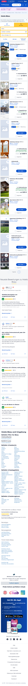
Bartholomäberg (5, 458)
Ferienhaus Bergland (15, 44)
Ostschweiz (4, 489)
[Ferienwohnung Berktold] (5, 261)
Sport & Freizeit (4, 526)
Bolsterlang (16, 455)
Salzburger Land (5, 499)
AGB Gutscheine (14, 670)
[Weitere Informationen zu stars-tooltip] (23, 44)
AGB (14, 667)
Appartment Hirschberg (16, 218)
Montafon (3, 478)
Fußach (16, 464)
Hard (2, 451)
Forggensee (17, 474)
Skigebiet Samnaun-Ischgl (20, 489)
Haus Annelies (4, 558)
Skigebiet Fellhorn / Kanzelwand (18, 472)
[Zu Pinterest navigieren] (17, 639)
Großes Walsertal (18, 484)
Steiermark (3, 501)
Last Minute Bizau (5, 532)
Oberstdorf (16, 467)
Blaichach (16, 448)
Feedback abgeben (14, 583)
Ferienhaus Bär (13, 83)
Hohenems (16, 449)
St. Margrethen (4, 456)
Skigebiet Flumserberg (19, 492)
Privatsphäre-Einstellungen (14, 662)
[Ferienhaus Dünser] (5, 149)
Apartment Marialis (5, 555)
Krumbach (3, 466)
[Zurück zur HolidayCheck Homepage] (5, 5)
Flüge (2, 536)
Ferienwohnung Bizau (6, 438)
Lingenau (3, 448)
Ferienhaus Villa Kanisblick (16, 178)
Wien (2, 503)
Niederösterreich (18, 501)
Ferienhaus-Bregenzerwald (7, 559)
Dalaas (2, 452)
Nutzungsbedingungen (14, 656)
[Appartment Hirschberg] (5, 225)
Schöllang (16, 466)
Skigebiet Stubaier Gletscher (18, 476)
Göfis (15, 454)
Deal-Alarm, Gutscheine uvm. (14, 651)
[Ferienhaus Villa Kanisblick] (5, 187)
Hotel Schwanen (14, 101)
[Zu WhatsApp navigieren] (20, 639)
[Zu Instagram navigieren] (11, 639)
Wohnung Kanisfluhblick (7, 551)
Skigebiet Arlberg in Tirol (7, 481)
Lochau (3, 467)
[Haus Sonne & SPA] (5, 206)
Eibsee (2, 487)
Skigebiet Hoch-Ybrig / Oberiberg (19, 487)
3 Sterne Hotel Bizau (6, 442)
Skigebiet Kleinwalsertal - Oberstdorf (7, 475)
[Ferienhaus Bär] (5, 90)
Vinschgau (3, 485)
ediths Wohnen (4, 553)
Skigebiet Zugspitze (18, 493)
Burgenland (17, 502)
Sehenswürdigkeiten (6, 524)
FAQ (14, 645)
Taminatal (3, 477)
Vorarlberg (16, 498)
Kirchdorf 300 (14, 121)
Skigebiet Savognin (5, 492)
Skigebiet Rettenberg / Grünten (19, 481)
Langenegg (16, 462)
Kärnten (3, 502)
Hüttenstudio (14, 161)
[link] (22, 5)
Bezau (2, 464)
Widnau (3, 463)
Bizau (2, 462)
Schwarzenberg (17, 463)
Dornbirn (3, 455)
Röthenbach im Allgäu (6, 454)
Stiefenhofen (17, 456)
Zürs (2, 460)
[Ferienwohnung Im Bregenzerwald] (5, 243)
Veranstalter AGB (14, 653)
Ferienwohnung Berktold (16, 255)
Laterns (3, 447)
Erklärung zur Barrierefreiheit (14, 673)
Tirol (2, 498)
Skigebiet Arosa (4, 473)
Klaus (15, 447)
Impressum (14, 679)
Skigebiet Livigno (5, 491)
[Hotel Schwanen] (5, 109)
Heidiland (16, 485)
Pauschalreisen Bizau (6, 533)
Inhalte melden (14, 648)
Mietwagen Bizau (5, 535)
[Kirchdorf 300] (5, 129)
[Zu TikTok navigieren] (14, 639)
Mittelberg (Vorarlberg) (19, 451)
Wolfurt (16, 452)
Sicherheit (14, 676)
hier (24, 21)
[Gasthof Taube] (5, 71)
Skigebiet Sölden (18, 478)
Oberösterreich (17, 499)
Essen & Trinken (5, 527)
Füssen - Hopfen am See (6, 488)
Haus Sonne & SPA (14, 200)
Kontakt (19, 1)
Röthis (2, 459)
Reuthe (3, 449)
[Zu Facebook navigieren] (7, 639)
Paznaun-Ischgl (4, 472)
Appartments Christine (6, 550)
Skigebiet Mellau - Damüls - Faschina (7, 483)
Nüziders (16, 459)
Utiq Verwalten (14, 665)
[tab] (7, 25)
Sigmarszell (17, 458)
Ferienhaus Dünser (14, 142)
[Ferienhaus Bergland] (5, 51)
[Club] (9, 9)
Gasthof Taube (15, 63)
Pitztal (2, 480)
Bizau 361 (3, 557)
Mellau (15, 460)
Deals (3, 1)
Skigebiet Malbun (18, 491)
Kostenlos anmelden (21, 9)
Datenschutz (14, 659)
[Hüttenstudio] (5, 168)
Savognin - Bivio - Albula (19, 483)
